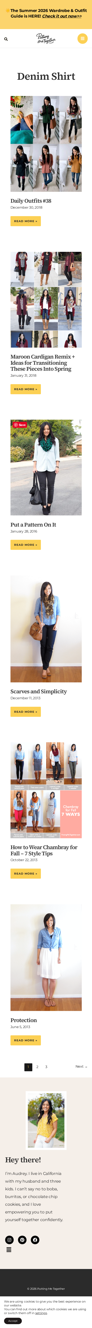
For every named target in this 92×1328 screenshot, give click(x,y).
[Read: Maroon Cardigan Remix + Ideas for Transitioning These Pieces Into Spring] (46, 299)
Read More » (25, 219)
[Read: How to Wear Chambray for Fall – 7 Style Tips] (46, 789)
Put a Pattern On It (33, 524)
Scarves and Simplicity (38, 691)
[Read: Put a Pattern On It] (46, 467)
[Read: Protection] (46, 957)
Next (82, 1066)
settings (41, 1313)
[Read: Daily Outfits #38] (46, 143)
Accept (13, 1320)
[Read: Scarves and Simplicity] (46, 628)
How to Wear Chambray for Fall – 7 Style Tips (43, 850)
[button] (6, 38)
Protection (23, 1020)
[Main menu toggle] (82, 38)
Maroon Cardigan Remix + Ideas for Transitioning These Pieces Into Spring (42, 363)
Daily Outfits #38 (30, 201)
